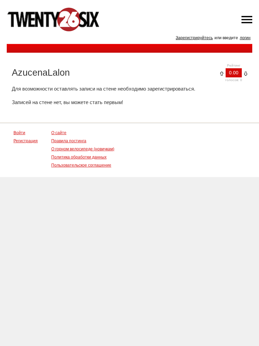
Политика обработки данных (79, 157)
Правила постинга (68, 141)
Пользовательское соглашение (81, 165)
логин (245, 37)
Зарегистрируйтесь (194, 37)
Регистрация (25, 141)
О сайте (58, 132)
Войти (19, 132)
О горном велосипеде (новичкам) (82, 149)
